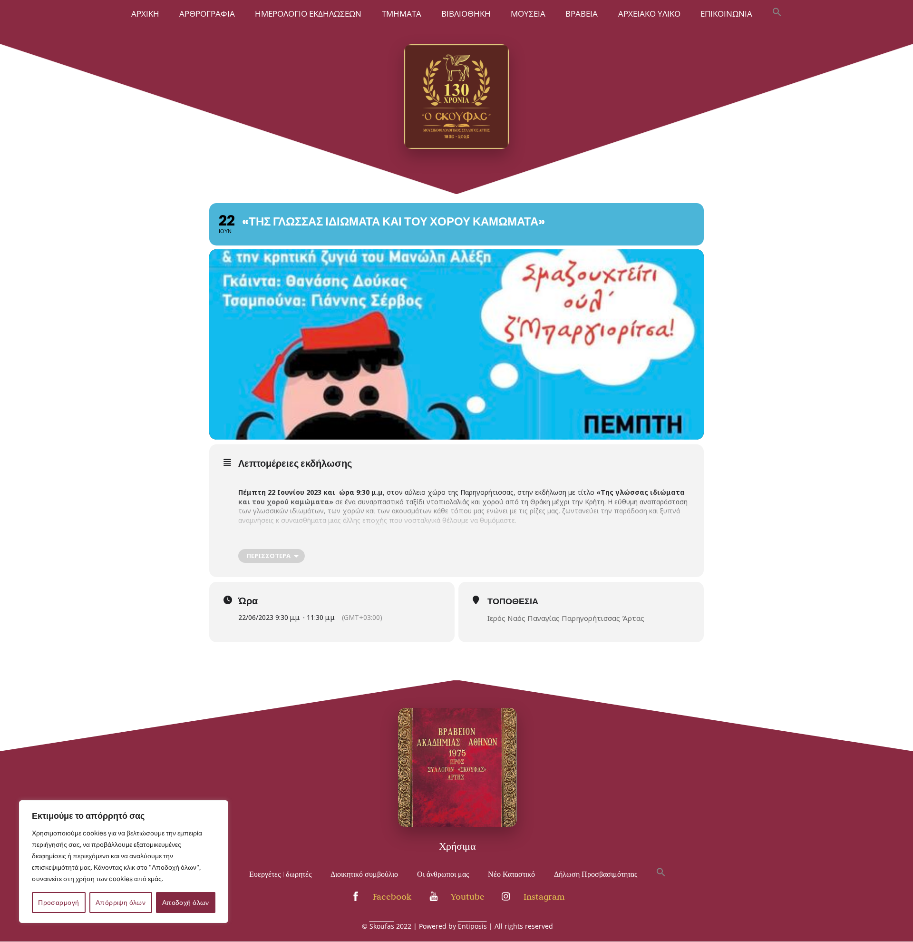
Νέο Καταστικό (511, 874)
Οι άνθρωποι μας (443, 874)
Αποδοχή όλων (185, 902)
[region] (123, 861)
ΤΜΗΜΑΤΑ (401, 13)
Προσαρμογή (58, 902)
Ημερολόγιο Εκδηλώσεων (308, 13)
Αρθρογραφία (207, 13)
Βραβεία (581, 13)
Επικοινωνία (726, 13)
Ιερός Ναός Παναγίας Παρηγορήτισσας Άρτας (565, 618)
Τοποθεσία (512, 601)
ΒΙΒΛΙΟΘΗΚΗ (466, 13)
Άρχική (145, 13)
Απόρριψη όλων (121, 902)
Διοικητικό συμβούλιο (364, 874)
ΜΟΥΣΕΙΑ (528, 13)
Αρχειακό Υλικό (649, 13)
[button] (777, 13)
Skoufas (381, 926)
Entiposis (472, 926)
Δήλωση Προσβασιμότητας (595, 874)
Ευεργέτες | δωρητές (280, 874)
